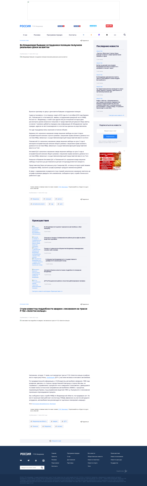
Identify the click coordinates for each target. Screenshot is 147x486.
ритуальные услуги (38, 204)
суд (52, 204)
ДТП (65, 421)
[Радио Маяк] (109, 27)
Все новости (91, 453)
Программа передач (54, 35)
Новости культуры (116, 460)
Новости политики (93, 460)
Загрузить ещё (56, 441)
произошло (51, 377)
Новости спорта (92, 463)
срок (61, 204)
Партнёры (70, 463)
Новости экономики (117, 456)
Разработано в (120, 471)
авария (55, 421)
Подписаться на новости (110, 125)
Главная (54, 453)
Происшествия (115, 453)
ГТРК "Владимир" (63, 187)
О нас (25, 35)
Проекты (54, 456)
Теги (89, 466)
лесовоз (59, 426)
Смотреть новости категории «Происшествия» (46, 291)
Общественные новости (95, 456)
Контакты (72, 35)
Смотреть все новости (116, 115)
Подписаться (110, 136)
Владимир (36, 199)
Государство (114, 463)
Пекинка (35, 426)
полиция (48, 199)
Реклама (37, 35)
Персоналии (55, 463)
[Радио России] (93, 26)
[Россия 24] (77, 26)
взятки (59, 199)
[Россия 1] (61, 26)
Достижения (71, 460)
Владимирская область (39, 421)
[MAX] (99, 35)
